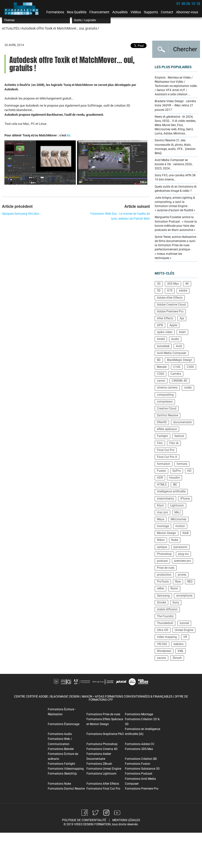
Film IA (174, 443)
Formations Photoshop (102, 744)
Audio (175, 339)
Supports (151, 12)
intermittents (165, 498)
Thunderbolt (165, 623)
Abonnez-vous (187, 12)
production (164, 574)
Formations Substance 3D (142, 768)
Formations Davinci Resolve (66, 788)
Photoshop (164, 554)
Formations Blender (61, 749)
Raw (178, 581)
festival (179, 436)
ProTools (163, 581)
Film (160, 443)
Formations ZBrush (99, 763)
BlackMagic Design (179, 360)
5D (159, 290)
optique (162, 547)
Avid (179, 346)
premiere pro (182, 561)
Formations (55, 12)
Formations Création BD (141, 759)
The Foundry (165, 616)
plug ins (183, 554)
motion (180, 526)
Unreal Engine (184, 630)
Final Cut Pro (165, 450)
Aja (182, 318)
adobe (183, 290)
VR (185, 637)
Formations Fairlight (61, 763)
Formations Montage (139, 714)
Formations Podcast (138, 773)
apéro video (164, 332)
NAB (185, 533)
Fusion (161, 470)
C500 (160, 373)
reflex (160, 588)
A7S (169, 290)
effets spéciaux (167, 429)
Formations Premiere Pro (141, 788)
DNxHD (162, 422)
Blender (162, 367)
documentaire (182, 422)
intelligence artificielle (171, 491)
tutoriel (184, 623)
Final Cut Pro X (167, 457)
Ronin (174, 588)
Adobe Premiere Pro (170, 311)
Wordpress (164, 651)
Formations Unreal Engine (103, 768)
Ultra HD (162, 630)
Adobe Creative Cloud (171, 304)
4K (187, 283)
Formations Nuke (59, 783)
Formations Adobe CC (139, 744)
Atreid (161, 339)
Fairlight (162, 436)
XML (181, 651)
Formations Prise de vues (103, 714)
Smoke (161, 602)
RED (190, 581)
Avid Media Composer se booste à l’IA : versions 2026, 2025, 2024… (173, 164)
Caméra (175, 373)
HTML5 (162, 484)
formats (182, 464)
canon (161, 380)
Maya (160, 519)
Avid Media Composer (171, 353)
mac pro (162, 512)
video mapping (167, 637)
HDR (160, 477)
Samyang (163, 595)
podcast (162, 561)
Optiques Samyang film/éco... (21, 213)
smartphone (184, 595)
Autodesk (163, 346)
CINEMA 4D (179, 380)
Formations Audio (60, 734)
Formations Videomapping (66, 768)
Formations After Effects (102, 783)
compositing (165, 394)
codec (188, 387)
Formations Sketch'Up (62, 773)
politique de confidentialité (84, 820)
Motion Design (166, 533)
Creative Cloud (166, 408)
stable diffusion (167, 609)
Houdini (174, 477)
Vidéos (136, 12)
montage (163, 526)
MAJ (177, 512)
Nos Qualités (76, 12)
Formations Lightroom (101, 773)
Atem (182, 332)
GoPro (176, 470)
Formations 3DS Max (139, 749)
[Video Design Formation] (23, 8)
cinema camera (167, 387)
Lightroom (177, 505)
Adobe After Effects (170, 297)
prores (182, 574)
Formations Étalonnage (63, 724)
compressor (165, 401)
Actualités (120, 12)
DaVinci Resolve (167, 415)
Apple (173, 325)
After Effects (165, 318)
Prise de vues (165, 567)
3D (159, 283)
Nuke (174, 540)
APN (160, 325)
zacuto (161, 658)
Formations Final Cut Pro (103, 788)
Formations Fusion (137, 763)
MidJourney (178, 519)
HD (189, 470)
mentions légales (126, 820)
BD (159, 360)
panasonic (180, 547)
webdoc (178, 644)
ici (68, 135)
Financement (99, 12)
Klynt (160, 505)
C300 (190, 367)
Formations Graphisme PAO (105, 734)
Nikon (161, 540)
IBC (175, 484)
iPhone (185, 498)
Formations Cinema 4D (102, 749)
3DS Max (173, 283)
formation (163, 464)
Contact (167, 12)
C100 (176, 367)
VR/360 (162, 644)
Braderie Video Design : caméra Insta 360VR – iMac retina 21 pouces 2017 (175, 105)
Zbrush (177, 658)
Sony (175, 602)
